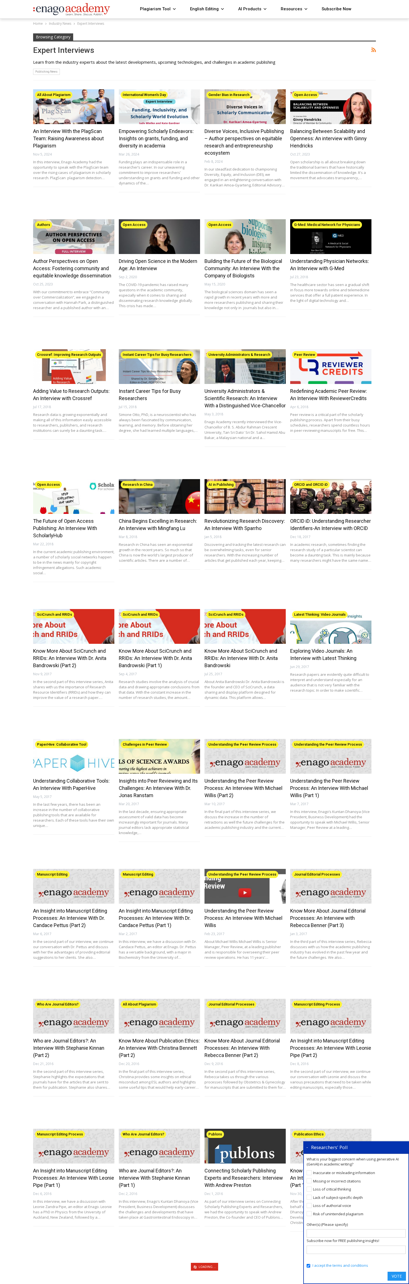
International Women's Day (144, 95)
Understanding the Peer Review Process (242, 744)
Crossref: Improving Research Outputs (69, 355)
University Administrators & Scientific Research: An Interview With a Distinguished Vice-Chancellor (245, 398)
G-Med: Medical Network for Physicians (327, 225)
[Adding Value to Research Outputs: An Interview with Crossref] (73, 366)
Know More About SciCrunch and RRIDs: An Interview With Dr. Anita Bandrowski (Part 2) (69, 658)
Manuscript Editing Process (317, 1004)
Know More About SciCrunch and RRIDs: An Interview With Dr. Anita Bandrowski (241, 658)
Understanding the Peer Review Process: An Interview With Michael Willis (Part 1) (329, 788)
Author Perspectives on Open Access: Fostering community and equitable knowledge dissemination (72, 268)
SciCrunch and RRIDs (54, 614)
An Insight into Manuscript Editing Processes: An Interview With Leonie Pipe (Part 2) (330, 1048)
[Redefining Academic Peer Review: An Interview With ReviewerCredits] (330, 366)
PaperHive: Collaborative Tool (61, 744)
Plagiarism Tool (155, 8)
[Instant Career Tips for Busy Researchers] (159, 366)
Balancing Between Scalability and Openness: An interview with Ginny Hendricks (328, 138)
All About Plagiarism (53, 95)
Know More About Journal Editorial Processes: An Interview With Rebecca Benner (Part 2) (242, 1048)
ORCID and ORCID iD (311, 484)
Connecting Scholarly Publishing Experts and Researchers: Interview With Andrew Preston (243, 1178)
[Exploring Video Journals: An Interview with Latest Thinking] (330, 626)
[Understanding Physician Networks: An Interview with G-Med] (330, 236)
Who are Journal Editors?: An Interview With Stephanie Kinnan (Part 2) (68, 1048)
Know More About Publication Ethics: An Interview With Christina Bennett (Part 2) (159, 1048)
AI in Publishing (221, 484)
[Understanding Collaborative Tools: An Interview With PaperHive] (73, 756)
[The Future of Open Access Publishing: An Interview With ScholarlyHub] (73, 496)
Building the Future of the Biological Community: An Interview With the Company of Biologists (243, 268)
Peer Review (304, 355)
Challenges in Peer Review (145, 744)
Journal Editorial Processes (317, 874)
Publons (215, 1134)
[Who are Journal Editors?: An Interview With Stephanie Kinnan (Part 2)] (73, 1016)
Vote (397, 1276)
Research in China (137, 484)
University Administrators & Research (239, 355)
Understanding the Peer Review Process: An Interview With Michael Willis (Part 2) (243, 788)
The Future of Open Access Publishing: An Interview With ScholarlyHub (65, 528)
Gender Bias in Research (228, 95)
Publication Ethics (309, 1134)
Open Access (305, 95)
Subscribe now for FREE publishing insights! (343, 1240)
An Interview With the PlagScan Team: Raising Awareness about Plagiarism (68, 138)
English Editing (204, 8)
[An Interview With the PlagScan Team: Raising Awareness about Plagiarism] (73, 106)
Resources (291, 8)
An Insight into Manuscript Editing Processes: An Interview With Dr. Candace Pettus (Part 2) (70, 918)
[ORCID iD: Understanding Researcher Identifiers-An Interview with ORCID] (330, 496)
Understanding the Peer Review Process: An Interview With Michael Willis (243, 918)
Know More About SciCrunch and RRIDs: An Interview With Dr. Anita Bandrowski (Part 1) (155, 658)
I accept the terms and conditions (340, 1265)
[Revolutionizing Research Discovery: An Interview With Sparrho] (245, 496)
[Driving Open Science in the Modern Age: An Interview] (159, 236)
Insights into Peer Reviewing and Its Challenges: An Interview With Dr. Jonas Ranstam (158, 788)
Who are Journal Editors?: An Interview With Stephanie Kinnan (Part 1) (154, 1178)
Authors (43, 225)
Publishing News (46, 71)
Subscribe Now (336, 8)
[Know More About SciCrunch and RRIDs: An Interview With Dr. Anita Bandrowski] (245, 626)
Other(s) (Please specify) (327, 1224)
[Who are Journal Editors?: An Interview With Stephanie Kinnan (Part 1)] (159, 1146)
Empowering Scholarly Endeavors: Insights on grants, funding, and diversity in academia (156, 138)
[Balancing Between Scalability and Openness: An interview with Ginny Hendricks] (330, 106)
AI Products (249, 8)
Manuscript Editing (52, 874)
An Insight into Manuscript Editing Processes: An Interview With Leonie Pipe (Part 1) (73, 1178)
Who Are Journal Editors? (57, 1004)
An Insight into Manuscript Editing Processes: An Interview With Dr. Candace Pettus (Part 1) (156, 918)
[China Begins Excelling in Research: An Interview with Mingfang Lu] (159, 496)
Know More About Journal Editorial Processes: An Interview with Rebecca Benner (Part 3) (328, 918)
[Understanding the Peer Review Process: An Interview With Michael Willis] (245, 886)
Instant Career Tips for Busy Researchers (157, 355)
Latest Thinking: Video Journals (320, 614)
